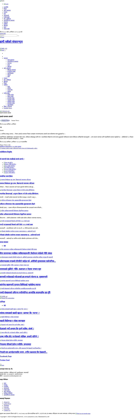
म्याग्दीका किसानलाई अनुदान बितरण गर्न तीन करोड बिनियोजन (19, 194)
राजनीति (6, 7)
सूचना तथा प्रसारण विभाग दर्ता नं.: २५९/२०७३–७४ (13, 413)
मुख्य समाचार (10, 60)
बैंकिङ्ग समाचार (11, 70)
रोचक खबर (7, 29)
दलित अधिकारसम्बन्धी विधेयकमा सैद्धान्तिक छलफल (15, 214)
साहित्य (5, 24)
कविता (9, 88)
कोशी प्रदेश (10, 95)
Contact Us (7, 410)
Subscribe (3, 33)
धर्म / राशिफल (7, 19)
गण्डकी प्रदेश (11, 100)
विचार (5, 9)
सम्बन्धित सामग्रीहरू (6, 176)
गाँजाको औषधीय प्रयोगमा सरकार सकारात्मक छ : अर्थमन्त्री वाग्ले (20, 235)
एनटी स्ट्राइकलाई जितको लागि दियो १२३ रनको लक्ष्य (16, 225)
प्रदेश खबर (7, 17)
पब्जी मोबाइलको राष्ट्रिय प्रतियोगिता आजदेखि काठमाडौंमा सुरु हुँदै (25, 292)
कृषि (8, 76)
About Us (6, 402)
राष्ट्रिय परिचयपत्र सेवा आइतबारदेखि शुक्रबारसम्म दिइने (17, 204)
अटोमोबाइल (10, 73)
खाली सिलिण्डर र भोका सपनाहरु (12, 321)
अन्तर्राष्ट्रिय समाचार (9, 20)
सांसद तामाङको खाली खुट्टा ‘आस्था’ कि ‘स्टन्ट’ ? (20, 313)
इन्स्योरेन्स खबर (11, 71)
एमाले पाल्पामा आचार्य (5, 113)
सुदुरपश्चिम (10, 105)
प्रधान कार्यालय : (4, 372)
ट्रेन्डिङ (2, 302)
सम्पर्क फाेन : (3, 374)
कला (5, 27)
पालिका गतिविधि (8, 393)
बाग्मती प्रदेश (10, 98)
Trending (6, 405)
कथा (8, 86)
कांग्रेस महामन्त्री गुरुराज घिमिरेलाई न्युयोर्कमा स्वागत (20, 284)
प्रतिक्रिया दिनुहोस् (6, 152)
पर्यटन (9, 75)
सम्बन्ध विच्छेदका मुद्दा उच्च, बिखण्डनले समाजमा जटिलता (17, 183)
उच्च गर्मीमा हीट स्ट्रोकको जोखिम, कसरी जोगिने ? (19, 336)
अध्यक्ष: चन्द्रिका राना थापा (55, 413)
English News (8, 108)
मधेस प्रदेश (10, 96)
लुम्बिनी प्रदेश (11, 101)
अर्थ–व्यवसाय (7, 10)
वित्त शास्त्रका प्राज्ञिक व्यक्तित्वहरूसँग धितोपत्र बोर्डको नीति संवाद (26, 253)
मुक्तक (9, 91)
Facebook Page (6, 356)
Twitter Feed (5, 360)
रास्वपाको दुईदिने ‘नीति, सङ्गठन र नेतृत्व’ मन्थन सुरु (20, 269)
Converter (7, 408)
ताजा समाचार (4, 242)
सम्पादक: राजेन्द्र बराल (69, 413)
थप (5, 246)
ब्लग (5, 14)
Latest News (7, 403)
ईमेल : (1, 376)
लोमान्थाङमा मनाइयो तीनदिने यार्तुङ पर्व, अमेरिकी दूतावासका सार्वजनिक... (28, 261)
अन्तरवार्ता (6, 15)
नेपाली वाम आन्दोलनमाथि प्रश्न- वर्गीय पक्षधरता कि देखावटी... (23, 352)
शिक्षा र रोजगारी (8, 106)
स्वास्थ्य (6, 22)
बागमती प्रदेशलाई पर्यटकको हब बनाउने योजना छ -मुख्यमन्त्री (23, 277)
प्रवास (5, 12)
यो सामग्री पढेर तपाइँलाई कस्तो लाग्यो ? (12, 159)
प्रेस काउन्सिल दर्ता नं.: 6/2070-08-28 (37, 413)
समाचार (6, 58)
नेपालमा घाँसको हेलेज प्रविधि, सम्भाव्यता (15, 344)
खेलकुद (6, 25)
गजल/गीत (9, 90)
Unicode (6, 407)
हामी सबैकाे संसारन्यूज (11, 41)
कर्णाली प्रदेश (11, 103)
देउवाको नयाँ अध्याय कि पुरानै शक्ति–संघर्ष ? (17, 328)
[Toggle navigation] (5, 50)
